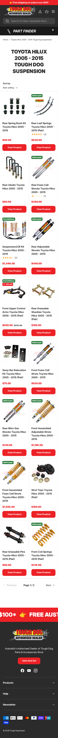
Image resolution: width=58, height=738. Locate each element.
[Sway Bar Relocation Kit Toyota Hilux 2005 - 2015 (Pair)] (14, 353)
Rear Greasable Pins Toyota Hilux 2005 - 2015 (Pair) (13, 555)
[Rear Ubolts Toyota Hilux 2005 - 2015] (14, 168)
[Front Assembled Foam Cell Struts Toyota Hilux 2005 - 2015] (14, 473)
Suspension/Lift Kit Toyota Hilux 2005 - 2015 (13, 250)
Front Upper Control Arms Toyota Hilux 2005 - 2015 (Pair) (13, 312)
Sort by (6, 83)
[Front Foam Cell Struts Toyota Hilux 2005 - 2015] (43, 353)
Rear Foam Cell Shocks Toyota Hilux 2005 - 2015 (43, 188)
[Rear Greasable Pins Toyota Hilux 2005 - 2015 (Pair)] (14, 535)
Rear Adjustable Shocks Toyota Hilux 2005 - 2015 (43, 250)
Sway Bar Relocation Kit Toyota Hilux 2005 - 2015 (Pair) (14, 374)
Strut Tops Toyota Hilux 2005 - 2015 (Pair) (41, 494)
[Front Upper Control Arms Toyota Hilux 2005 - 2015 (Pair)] (14, 291)
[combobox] (29, 21)
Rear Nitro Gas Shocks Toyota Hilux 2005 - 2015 (14, 432)
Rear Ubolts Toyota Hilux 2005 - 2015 (13, 186)
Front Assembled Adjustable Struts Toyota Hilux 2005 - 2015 (42, 434)
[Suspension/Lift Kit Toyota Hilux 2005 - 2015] (14, 230)
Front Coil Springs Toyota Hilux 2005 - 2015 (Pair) (42, 555)
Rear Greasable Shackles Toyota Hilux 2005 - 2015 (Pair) (41, 314)
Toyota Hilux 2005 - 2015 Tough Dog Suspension (31, 40)
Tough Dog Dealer (17, 730)
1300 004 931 (29, 660)
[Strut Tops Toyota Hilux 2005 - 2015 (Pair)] (43, 473)
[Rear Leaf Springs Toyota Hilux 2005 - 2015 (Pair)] (43, 106)
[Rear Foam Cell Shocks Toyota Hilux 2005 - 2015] (43, 168)
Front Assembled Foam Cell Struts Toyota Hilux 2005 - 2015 (13, 495)
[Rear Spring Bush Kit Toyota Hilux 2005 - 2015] (14, 106)
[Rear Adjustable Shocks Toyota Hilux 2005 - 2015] (43, 230)
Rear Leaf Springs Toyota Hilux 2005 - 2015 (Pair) (42, 127)
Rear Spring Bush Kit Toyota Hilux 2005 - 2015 (14, 127)
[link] (11, 585)
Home (5, 40)
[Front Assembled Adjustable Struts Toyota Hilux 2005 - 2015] (43, 411)
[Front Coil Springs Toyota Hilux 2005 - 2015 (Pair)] (43, 535)
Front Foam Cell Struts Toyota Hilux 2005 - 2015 (42, 374)
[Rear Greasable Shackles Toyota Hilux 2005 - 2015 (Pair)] (43, 291)
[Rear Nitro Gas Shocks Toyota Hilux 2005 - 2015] (14, 411)
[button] (46, 11)
